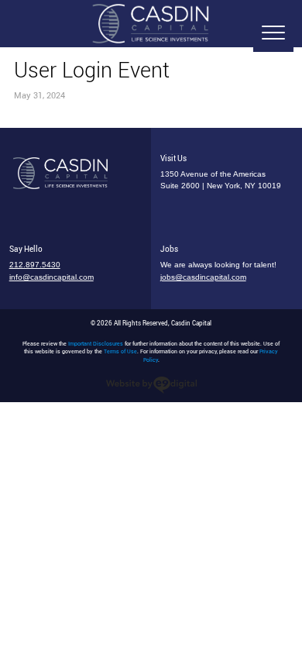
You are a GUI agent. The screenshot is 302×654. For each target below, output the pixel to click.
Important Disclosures (95, 343)
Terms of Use (120, 351)
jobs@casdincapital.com (203, 277)
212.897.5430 (34, 264)
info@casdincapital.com (51, 277)
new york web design (151, 385)
